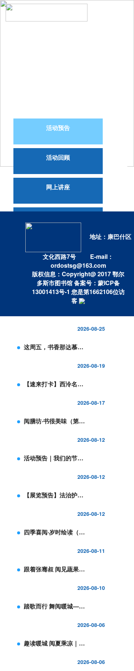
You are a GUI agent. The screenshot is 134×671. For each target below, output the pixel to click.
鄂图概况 (31, 77)
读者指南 (31, 55)
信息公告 (31, 33)
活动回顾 (58, 157)
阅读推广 (68, 33)
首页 (93, 11)
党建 (100, 33)
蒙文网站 (27, 100)
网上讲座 (58, 187)
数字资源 (68, 55)
